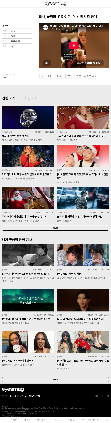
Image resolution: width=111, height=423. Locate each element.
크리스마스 (58, 76)
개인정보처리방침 (34, 396)
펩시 (42, 76)
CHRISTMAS (90, 76)
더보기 (55, 228)
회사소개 (5, 396)
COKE (78, 76)
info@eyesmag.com (77, 408)
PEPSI (69, 76)
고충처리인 (22, 396)
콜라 (49, 76)
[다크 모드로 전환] (107, 420)
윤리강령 (13, 396)
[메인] (55, 4)
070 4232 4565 (61, 408)
